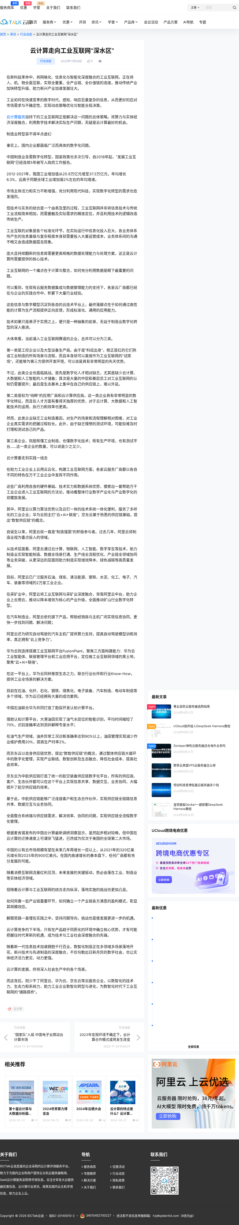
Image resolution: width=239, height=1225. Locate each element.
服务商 (48, 22)
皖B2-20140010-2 (62, 1216)
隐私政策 (118, 1180)
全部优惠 (193, 1047)
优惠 (66, 22)
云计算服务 (16, 117)
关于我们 (90, 1187)
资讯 (94, 22)
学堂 (111, 22)
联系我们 (118, 1187)
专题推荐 (90, 1173)
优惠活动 (118, 1166)
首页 (3, 34)
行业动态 (26, 34)
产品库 (129, 22)
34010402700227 (98, 1215)
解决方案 (90, 1180)
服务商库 (90, 1166)
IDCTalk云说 (35, 1216)
